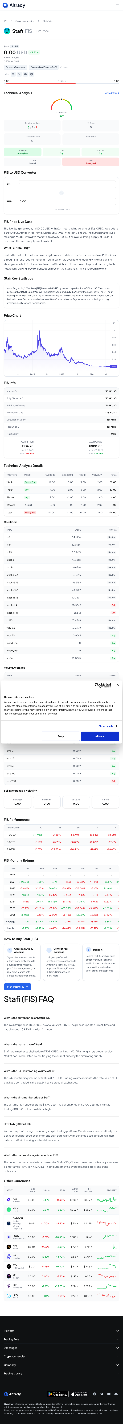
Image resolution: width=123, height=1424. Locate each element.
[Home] (5, 21)
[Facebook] (95, 1394)
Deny (61, 736)
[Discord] (25, 74)
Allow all (100, 736)
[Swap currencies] (61, 193)
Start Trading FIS (15, 986)
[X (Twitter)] (19, 74)
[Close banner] (118, 685)
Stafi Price (48, 20)
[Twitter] (102, 1394)
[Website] (13, 74)
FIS (9, 184)
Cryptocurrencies (24, 20)
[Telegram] (31, 74)
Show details (105, 726)
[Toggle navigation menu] (117, 5)
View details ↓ (112, 92)
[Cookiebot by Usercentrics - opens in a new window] (97, 685)
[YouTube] (109, 1394)
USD (9, 201)
